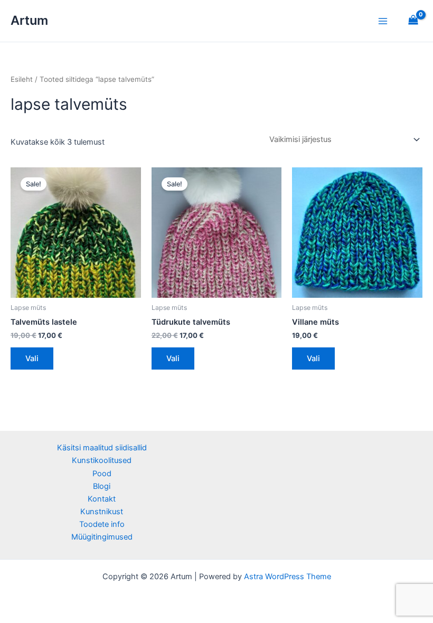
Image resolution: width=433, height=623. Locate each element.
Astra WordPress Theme (287, 576)
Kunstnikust (101, 511)
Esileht (22, 79)
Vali (32, 358)
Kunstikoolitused (101, 460)
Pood (101, 473)
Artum (29, 20)
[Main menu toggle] (382, 20)
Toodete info (102, 524)
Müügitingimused (102, 537)
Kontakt (102, 499)
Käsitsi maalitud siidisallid (102, 447)
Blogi (101, 486)
